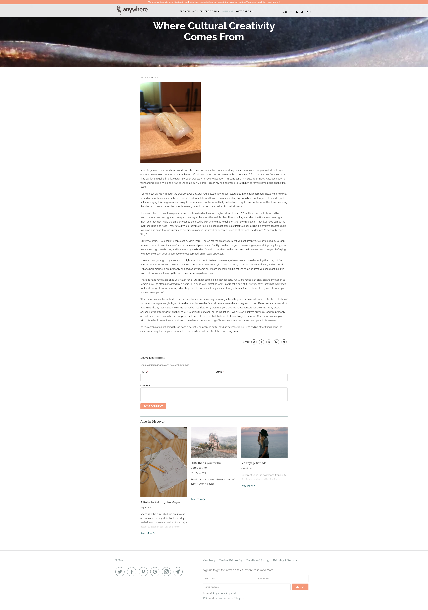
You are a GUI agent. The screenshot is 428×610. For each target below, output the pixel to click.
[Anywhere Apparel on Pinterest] (155, 571)
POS (205, 598)
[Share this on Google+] (276, 341)
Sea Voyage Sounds (253, 463)
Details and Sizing (257, 560)
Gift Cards (244, 11)
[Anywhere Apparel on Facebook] (132, 571)
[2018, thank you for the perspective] (214, 442)
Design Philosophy (230, 560)
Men (195, 11)
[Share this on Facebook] (261, 341)
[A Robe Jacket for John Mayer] (163, 462)
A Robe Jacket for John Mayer (160, 502)
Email (220, 372)
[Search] (302, 12)
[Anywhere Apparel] (132, 10)
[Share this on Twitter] (253, 341)
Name (144, 372)
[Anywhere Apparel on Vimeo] (144, 571)
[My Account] (297, 12)
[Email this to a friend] (284, 341)
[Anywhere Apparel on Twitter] (120, 571)
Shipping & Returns (285, 560)
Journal (228, 11)
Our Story (209, 560)
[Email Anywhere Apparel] (179, 571)
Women (185, 11)
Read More (146, 533)
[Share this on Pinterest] (269, 341)
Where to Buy (210, 11)
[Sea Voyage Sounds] (264, 442)
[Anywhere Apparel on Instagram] (167, 571)
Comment (146, 385)
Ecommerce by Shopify (229, 598)
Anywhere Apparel (224, 593)
